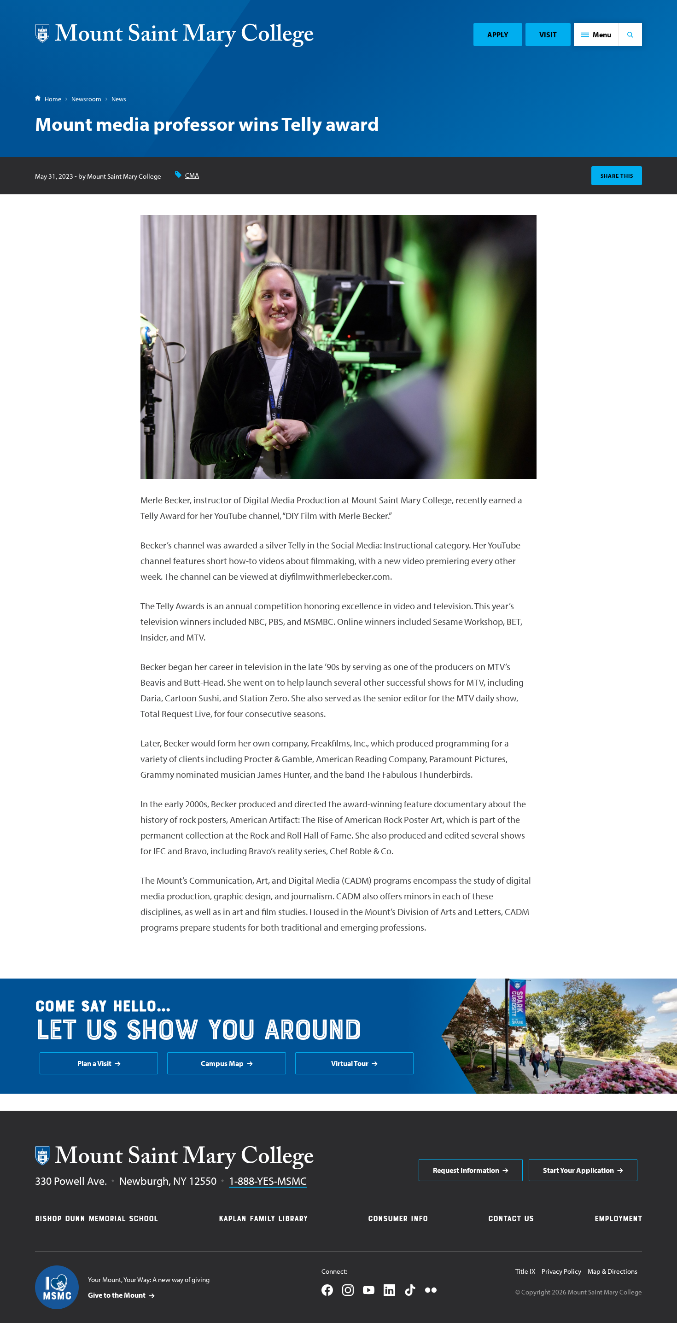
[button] (596, 34)
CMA (192, 175)
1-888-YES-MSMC (268, 1181)
